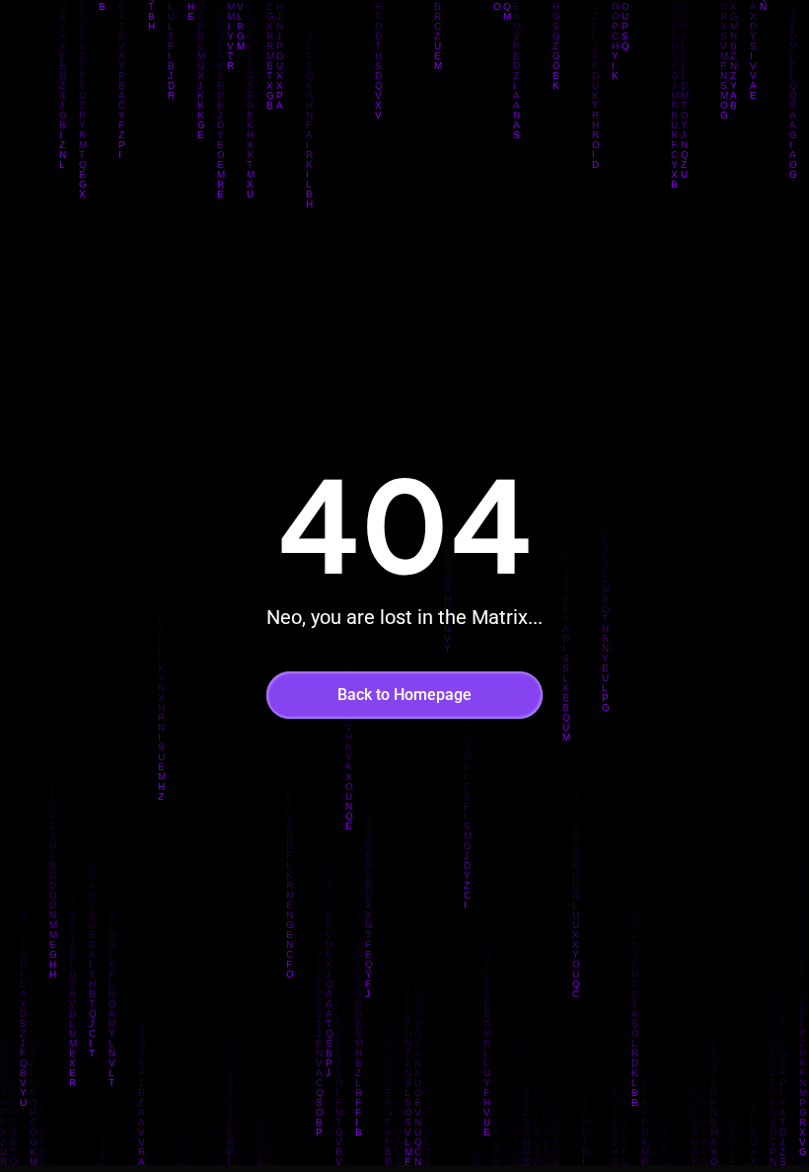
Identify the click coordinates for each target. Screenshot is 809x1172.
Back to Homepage (404, 694)
